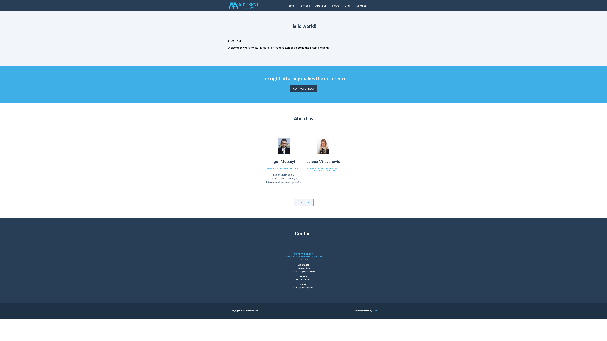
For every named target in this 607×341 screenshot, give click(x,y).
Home (290, 5)
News (335, 5)
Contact (361, 5)
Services (304, 5)
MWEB (376, 310)
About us (320, 5)
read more (303, 202)
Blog (347, 5)
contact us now (303, 88)
